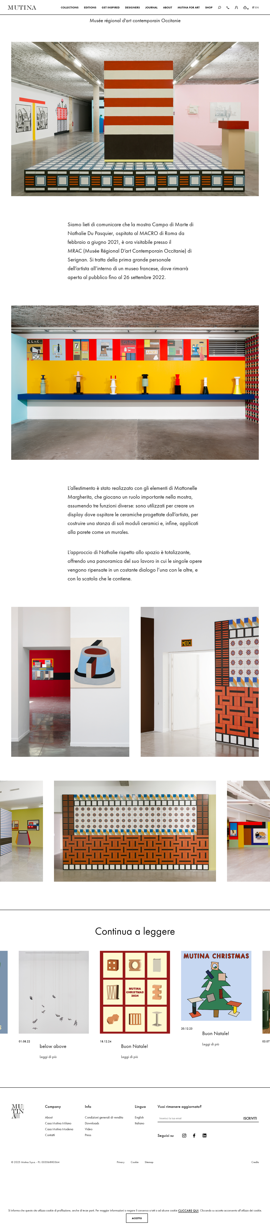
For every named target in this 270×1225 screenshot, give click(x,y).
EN (257, 7)
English (139, 1170)
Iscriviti (250, 1170)
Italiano (139, 1175)
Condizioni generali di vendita (104, 1170)
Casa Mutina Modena (59, 1181)
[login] (236, 6)
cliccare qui (188, 1211)
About (49, 1170)
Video (88, 1181)
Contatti (50, 1187)
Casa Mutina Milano (58, 1175)
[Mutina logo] (28, 1163)
